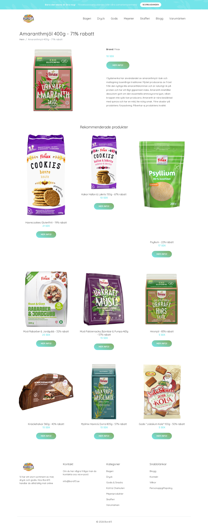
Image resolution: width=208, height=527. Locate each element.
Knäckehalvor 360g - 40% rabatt (46, 424)
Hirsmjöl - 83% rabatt (162, 331)
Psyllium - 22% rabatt (162, 242)
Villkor (153, 482)
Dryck (101, 18)
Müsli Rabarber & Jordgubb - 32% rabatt (46, 331)
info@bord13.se (71, 481)
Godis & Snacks (114, 482)
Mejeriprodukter (114, 493)
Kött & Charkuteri (115, 488)
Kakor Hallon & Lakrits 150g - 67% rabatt (104, 194)
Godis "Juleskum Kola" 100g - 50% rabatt (162, 424)
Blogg (159, 18)
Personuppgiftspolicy (161, 488)
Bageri (87, 18)
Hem (21, 39)
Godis (114, 18)
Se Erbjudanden (151, 5)
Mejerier (129, 18)
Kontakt (154, 476)
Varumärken (177, 18)
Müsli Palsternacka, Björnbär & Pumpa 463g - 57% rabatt (104, 333)
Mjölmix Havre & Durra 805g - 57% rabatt (104, 424)
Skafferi (145, 18)
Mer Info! (118, 65)
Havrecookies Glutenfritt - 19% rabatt (46, 222)
